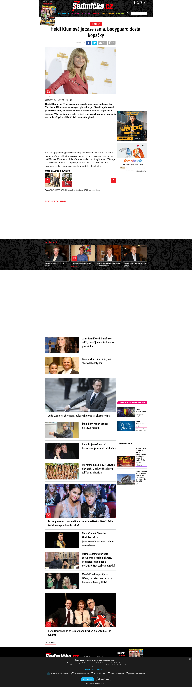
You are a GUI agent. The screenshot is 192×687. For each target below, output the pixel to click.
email (104, 42)
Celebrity (63, 14)
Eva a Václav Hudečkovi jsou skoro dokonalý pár (96, 361)
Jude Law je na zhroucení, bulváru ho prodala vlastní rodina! (79, 415)
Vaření (120, 14)
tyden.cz (139, 484)
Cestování (108, 14)
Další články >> (51, 642)
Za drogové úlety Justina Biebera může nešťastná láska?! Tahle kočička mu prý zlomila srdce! (80, 523)
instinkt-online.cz (139, 464)
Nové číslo (48, 3)
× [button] (189, 659)
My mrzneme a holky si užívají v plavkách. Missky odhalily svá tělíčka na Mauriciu (98, 469)
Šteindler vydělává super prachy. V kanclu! (95, 426)
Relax (95, 14)
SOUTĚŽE (100, 656)
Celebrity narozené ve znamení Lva (82, 263)
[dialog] (96, 672)
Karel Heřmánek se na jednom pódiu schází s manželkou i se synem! (79, 633)
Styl (87, 14)
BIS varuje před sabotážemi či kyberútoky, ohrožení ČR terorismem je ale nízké (141, 476)
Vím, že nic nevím (140, 424)
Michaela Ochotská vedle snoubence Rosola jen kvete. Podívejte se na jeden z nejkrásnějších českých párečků (98, 560)
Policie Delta (141, 411)
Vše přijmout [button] (87, 679)
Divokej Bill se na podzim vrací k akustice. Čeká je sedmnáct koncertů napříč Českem (141, 454)
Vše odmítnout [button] (103, 679)
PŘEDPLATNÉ (86, 656)
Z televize (77, 14)
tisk (113, 42)
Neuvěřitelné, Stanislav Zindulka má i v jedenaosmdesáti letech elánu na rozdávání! (98, 539)
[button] (96, 670)
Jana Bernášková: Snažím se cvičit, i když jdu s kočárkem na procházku (98, 342)
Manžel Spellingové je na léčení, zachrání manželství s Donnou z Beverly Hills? (97, 578)
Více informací (98, 667)
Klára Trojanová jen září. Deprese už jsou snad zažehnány (99, 446)
